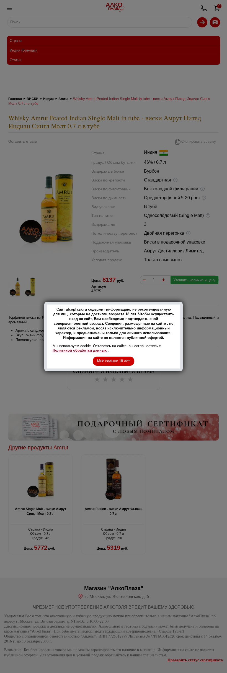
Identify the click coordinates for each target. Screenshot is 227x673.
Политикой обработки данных (80, 350)
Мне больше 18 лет (113, 361)
